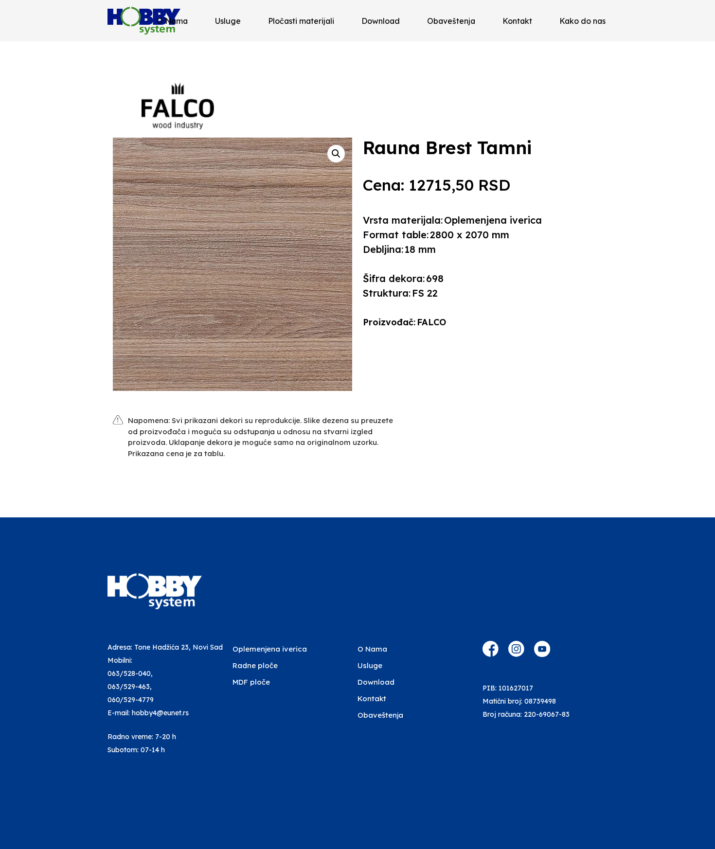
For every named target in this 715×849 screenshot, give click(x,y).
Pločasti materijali (301, 21)
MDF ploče (251, 682)
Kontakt (517, 21)
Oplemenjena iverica (269, 649)
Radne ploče (255, 665)
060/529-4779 (130, 699)
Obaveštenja (451, 21)
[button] (336, 153)
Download (380, 21)
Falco (431, 322)
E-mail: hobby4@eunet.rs (148, 712)
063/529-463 (128, 686)
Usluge (228, 21)
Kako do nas (582, 21)
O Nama (172, 21)
